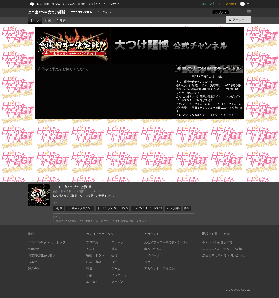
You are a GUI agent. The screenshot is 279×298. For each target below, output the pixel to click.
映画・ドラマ (95, 255)
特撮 (89, 268)
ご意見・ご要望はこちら (99, 195)
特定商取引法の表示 (41, 255)
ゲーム (116, 268)
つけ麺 (58, 208)
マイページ (151, 255)
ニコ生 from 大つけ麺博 (46, 12)
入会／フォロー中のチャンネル (165, 242)
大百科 (82, 3)
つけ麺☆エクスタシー (80, 208)
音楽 (89, 275)
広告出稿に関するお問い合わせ (223, 255)
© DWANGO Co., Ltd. (238, 289)
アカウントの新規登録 (159, 268)
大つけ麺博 (173, 208)
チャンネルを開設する (217, 242)
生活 (114, 255)
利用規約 (34, 249)
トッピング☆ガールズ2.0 (112, 208)
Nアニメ (100, 3)
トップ (34, 20)
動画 (39, 3)
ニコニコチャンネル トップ (46, 242)
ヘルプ (32, 262)
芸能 (114, 249)
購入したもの (153, 249)
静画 (47, 3)
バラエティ (101, 12)
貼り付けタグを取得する (67, 195)
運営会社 (34, 268)
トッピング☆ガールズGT (147, 208)
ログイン (206, 3)
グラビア (117, 281)
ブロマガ (92, 242)
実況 (90, 3)
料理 (186, 208)
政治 (114, 262)
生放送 (56, 3)
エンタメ (92, 281)
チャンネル (68, 3)
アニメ (90, 249)
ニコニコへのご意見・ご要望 (222, 249)
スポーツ (117, 242)
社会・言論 (93, 262)
